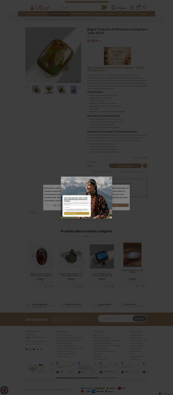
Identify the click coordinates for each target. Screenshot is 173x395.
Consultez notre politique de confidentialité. (74, 210)
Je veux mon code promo (71, 213)
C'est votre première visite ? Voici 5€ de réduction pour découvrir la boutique (75, 199)
